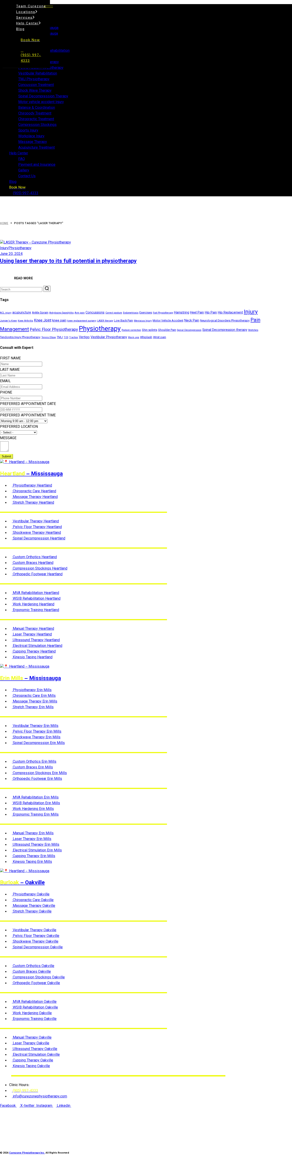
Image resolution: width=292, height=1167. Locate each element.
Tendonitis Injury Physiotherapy (20, 337)
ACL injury (5, 313)
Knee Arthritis (25, 321)
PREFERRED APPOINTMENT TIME (28, 415)
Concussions (95, 312)
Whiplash (146, 337)
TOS (66, 338)
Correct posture (113, 313)
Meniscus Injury (143, 321)
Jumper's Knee (8, 321)
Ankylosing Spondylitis (61, 313)
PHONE (6, 393)
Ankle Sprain (40, 313)
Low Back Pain (123, 321)
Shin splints (149, 330)
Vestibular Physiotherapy (109, 337)
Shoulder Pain (167, 330)
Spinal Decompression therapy (224, 330)
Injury (4, 248)
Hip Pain (211, 312)
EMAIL (5, 381)
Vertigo (84, 337)
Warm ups (133, 338)
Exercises (145, 313)
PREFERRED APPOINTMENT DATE (28, 404)
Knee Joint (42, 321)
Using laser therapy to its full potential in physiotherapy (68, 261)
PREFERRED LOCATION (19, 427)
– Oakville (22, 883)
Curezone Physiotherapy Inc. (27, 1153)
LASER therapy (105, 321)
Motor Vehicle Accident (168, 321)
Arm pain (80, 313)
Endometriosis (130, 313)
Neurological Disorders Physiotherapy (225, 321)
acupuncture (21, 312)
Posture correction (131, 330)
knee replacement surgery (81, 321)
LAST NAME (10, 370)
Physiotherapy (19, 248)
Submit (6, 456)
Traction (73, 338)
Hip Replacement (230, 312)
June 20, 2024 (11, 254)
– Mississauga (31, 474)
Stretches (253, 330)
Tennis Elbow (48, 338)
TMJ (60, 337)
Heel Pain (197, 312)
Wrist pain (159, 337)
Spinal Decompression (189, 330)
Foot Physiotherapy (163, 313)
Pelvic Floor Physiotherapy (54, 330)
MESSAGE (8, 438)
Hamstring (181, 312)
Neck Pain (191, 320)
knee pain (59, 320)
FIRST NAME (10, 358)
